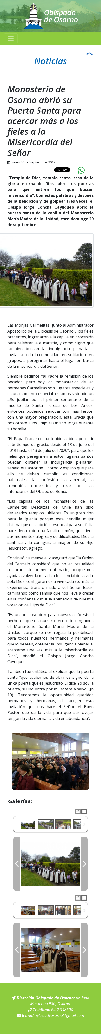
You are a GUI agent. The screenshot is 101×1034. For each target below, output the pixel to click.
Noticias (50, 61)
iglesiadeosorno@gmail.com (60, 1015)
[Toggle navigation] (11, 38)
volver (90, 53)
